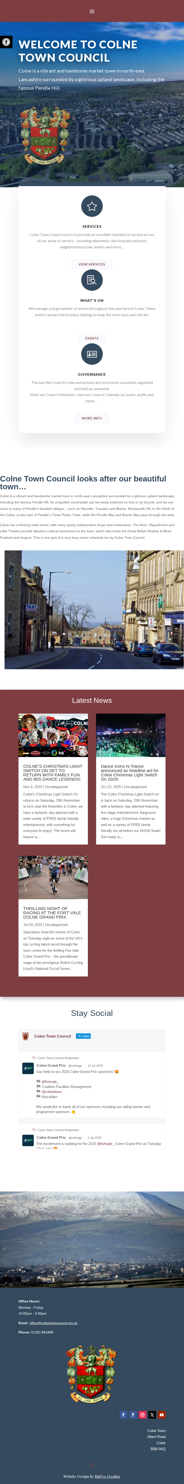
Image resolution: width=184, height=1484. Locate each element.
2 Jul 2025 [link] (94, 1137)
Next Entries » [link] (154, 987)
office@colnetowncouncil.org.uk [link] (53, 1323)
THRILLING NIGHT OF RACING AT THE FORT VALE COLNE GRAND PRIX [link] (52, 913)
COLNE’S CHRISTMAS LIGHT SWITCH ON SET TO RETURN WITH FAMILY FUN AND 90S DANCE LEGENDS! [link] (52, 773)
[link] (6, 42)
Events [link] (92, 338)
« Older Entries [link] (30, 987)
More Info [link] (92, 418)
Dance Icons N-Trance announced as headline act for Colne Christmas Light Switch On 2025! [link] (130, 773)
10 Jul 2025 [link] (95, 1065)
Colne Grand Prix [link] (51, 1065)
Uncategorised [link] (56, 787)
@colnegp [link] (75, 1065)
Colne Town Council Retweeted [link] (58, 1058)
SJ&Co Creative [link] (107, 1476)
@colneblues (52, 1092)
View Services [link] (92, 264)
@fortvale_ (50, 1082)
